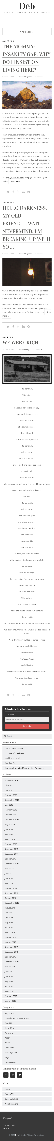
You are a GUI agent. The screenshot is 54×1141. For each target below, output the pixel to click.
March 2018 (10, 839)
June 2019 (9, 805)
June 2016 (9, 917)
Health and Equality (13, 758)
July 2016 (8, 912)
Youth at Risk (10, 1062)
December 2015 (11, 947)
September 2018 (12, 819)
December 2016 (11, 893)
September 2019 (12, 800)
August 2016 (10, 907)
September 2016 (12, 903)
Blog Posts (28, 77)
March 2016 (10, 932)
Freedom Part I (11, 763)
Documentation (9, 1125)
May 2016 (9, 922)
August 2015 (10, 966)
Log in (7, 1089)
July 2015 (8, 971)
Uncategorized (11, 1052)
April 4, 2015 (7, 337)
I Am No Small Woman (14, 748)
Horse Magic (10, 1028)
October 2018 (10, 814)
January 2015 (10, 1001)
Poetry (26, 349)
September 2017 (12, 863)
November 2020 (11, 780)
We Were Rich (20, 342)
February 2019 (11, 809)
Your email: (10, 714)
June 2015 (9, 976)
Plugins (6, 1128)
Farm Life (9, 1023)
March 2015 (10, 991)
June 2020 (9, 790)
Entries (10, 1094)
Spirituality (9, 1047)
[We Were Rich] (27, 383)
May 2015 (9, 981)
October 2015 (10, 956)
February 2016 (11, 937)
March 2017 (10, 883)
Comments (11, 1099)
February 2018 (11, 844)
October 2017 (10, 858)
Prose (7, 1042)
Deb (27, 6)
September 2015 (12, 961)
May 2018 (9, 834)
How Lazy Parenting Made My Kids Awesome (24, 768)
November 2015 (11, 952)
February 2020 (11, 795)
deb (12, 77)
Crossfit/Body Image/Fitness (17, 1018)
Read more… (16, 181)
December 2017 (11, 849)
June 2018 (9, 829)
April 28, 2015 (8, 41)
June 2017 (9, 878)
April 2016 (9, 927)
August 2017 (10, 868)
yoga (7, 1057)
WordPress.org (11, 1104)
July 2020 (8, 785)
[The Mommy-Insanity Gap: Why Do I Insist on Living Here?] (27, 108)
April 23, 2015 (8, 202)
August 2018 (10, 824)
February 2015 (11, 996)
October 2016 (10, 898)
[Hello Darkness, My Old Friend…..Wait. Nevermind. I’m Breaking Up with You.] (27, 285)
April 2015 (9, 986)
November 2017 (11, 854)
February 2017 (11, 888)
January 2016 (10, 942)
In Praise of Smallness (14, 753)
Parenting (9, 1033)
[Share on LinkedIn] (23, 191)
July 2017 (8, 873)
